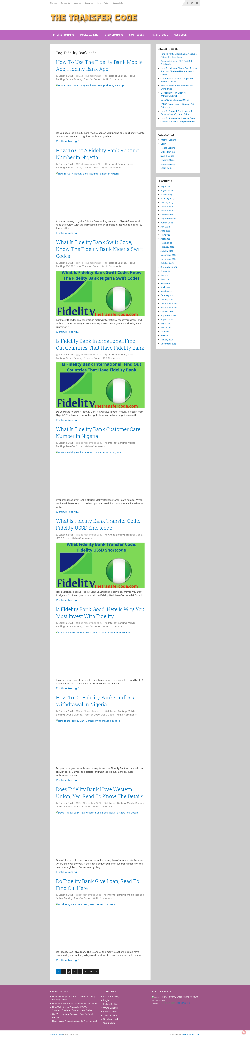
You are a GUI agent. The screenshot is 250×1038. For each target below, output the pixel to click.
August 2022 (167, 222)
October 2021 (167, 263)
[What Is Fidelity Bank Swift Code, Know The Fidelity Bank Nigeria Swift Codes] (100, 293)
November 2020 (169, 307)
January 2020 (167, 339)
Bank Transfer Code (190, 1034)
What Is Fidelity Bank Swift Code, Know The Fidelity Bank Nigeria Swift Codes (99, 249)
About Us (77, 3)
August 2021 (167, 271)
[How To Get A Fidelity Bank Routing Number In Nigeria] (100, 194)
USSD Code (180, 35)
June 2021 (165, 279)
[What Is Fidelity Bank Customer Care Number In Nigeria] (100, 473)
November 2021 (168, 259)
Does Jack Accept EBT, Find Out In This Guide (74, 1003)
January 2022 (167, 251)
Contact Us (65, 3)
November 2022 (168, 210)
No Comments (114, 79)
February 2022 (167, 247)
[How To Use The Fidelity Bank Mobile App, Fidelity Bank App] (100, 106)
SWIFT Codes (136, 35)
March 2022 (166, 243)
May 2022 (165, 235)
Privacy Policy (103, 3)
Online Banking (114, 35)
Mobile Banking (89, 35)
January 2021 (167, 299)
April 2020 (165, 335)
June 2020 (166, 327)
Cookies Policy (118, 3)
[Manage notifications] (244, 1032)
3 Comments (113, 358)
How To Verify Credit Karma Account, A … (180, 998)
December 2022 (168, 206)
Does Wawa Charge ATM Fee (175, 100)
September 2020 (169, 315)
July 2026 (165, 186)
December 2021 (168, 255)
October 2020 (167, 311)
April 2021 (165, 287)
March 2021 (166, 291)
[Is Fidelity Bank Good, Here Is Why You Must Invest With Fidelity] (100, 653)
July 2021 (165, 275)
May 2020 (165, 331)
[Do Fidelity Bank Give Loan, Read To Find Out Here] (100, 925)
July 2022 (165, 227)
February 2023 (167, 198)
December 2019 (168, 344)
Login (163, 144)
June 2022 (165, 231)
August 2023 (167, 190)
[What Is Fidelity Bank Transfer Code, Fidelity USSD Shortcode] (100, 565)
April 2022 (165, 239)
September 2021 (169, 267)
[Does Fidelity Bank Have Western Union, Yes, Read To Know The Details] (100, 833)
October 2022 (167, 214)
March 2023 (166, 194)
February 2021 (167, 295)
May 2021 (165, 283)
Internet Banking (63, 35)
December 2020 (169, 303)
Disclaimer (89, 3)
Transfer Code (159, 35)
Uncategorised (168, 164)
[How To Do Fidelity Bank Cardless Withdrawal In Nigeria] (100, 742)
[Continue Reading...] (67, 141)
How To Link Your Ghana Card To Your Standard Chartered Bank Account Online (179, 71)
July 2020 (165, 323)
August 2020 (167, 319)
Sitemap (53, 3)
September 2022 (169, 218)
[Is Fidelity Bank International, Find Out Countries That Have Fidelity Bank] (100, 385)
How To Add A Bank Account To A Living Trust (74, 1021)
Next (93, 971)
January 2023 (167, 202)
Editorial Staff (65, 75)
